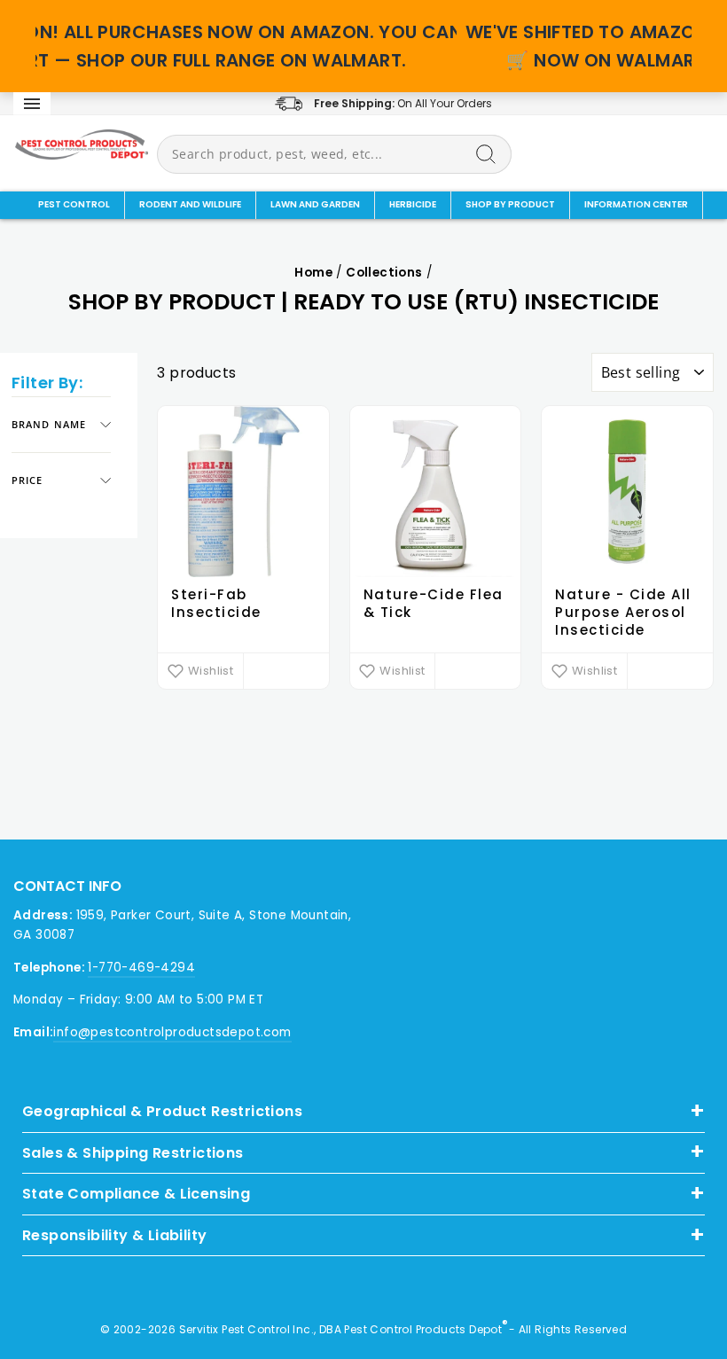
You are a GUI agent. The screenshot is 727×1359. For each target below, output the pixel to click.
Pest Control (74, 204)
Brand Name (49, 424)
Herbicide (412, 204)
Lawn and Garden (315, 204)
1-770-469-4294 (141, 967)
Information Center (636, 204)
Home (313, 272)
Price (27, 480)
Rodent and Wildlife (190, 204)
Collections (384, 272)
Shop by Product (510, 204)
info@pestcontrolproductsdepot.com (172, 1032)
